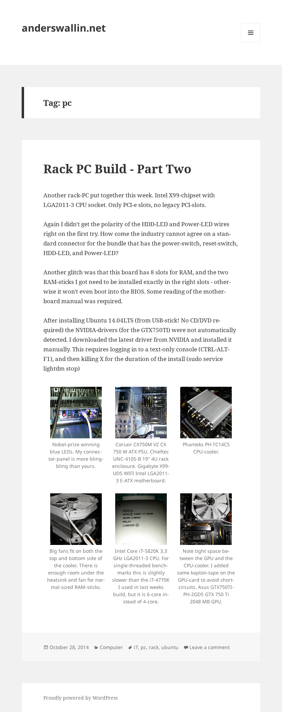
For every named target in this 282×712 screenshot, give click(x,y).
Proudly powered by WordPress (80, 697)
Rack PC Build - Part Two (117, 169)
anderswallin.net (64, 27)
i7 (136, 647)
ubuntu (169, 647)
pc (143, 647)
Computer (111, 647)
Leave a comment (209, 647)
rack (154, 647)
